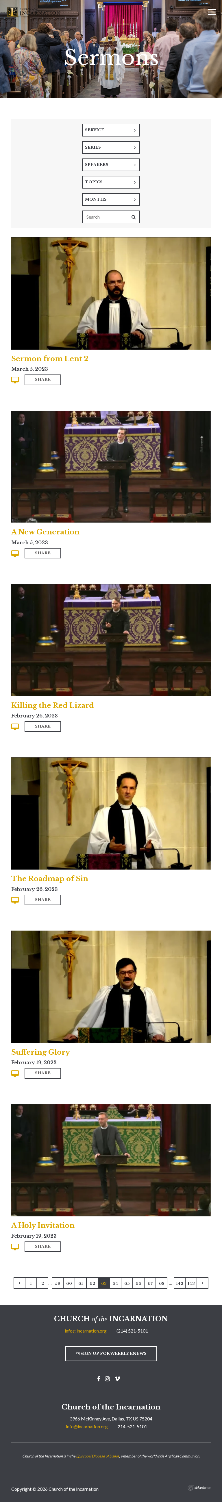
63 (104, 1283)
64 (115, 1283)
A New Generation (45, 532)
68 (161, 1283)
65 (127, 1283)
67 (150, 1283)
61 (80, 1283)
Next (202, 1283)
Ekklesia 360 (199, 1488)
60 (69, 1283)
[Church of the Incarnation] (34, 11)
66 (138, 1283)
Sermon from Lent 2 (49, 359)
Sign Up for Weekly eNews (113, 1353)
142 (179, 1283)
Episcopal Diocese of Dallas (97, 1456)
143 (191, 1283)
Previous (19, 1283)
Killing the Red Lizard (52, 705)
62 (92, 1283)
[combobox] (111, 130)
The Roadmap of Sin (49, 878)
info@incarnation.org (86, 1330)
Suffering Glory (40, 1052)
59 (57, 1283)
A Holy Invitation (43, 1225)
